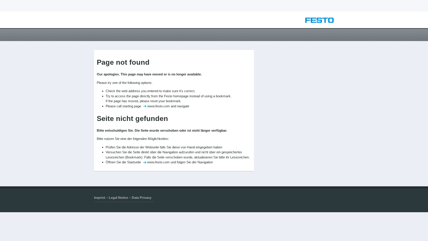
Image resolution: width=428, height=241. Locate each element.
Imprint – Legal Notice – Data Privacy (122, 197)
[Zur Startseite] (319, 21)
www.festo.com (158, 106)
